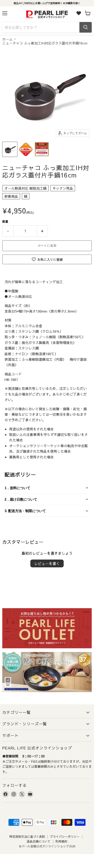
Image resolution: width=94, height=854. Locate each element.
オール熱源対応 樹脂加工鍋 (25, 188)
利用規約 (61, 841)
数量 (5, 221)
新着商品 (11, 196)
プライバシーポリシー (65, 837)
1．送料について (17, 488)
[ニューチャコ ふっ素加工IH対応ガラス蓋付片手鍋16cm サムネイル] (10, 149)
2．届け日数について (21, 499)
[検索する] (85, 27)
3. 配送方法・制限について (25, 511)
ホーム (7, 39)
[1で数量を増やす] (42, 231)
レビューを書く (47, 563)
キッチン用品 (62, 188)
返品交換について (38, 841)
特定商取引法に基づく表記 (27, 837)
